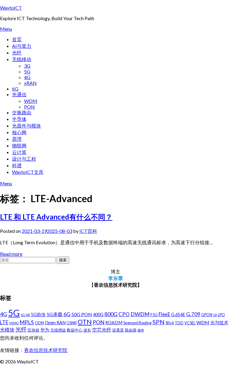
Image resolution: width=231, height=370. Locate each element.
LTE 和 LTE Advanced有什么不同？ (56, 216)
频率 (140, 330)
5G (27, 71)
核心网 (19, 132)
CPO (124, 314)
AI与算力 (21, 46)
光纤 (17, 52)
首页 (17, 39)
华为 (44, 329)
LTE (4, 322)
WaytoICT (11, 8)
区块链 (33, 330)
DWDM (140, 314)
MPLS (27, 322)
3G (27, 66)
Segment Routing (137, 322)
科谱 (17, 165)
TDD (179, 322)
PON (29, 106)
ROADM (113, 322)
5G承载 (55, 314)
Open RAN (55, 322)
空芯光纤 (101, 329)
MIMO (14, 323)
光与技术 (219, 322)
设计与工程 (24, 159)
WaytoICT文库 (28, 172)
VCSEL (190, 322)
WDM (30, 101)
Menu (6, 29)
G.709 (193, 314)
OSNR (71, 322)
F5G (154, 314)
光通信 (19, 94)
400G (98, 314)
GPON (206, 314)
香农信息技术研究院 (45, 350)
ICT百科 (88, 231)
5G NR (25, 315)
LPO (221, 314)
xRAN (30, 83)
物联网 (19, 145)
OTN (85, 322)
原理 (17, 139)
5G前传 (38, 314)
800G (111, 314)
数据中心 (74, 330)
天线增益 (58, 330)
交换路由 (21, 112)
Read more (11, 254)
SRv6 (169, 322)
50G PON (81, 314)
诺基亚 (118, 330)
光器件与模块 (26, 125)
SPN (158, 321)
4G (27, 77)
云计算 (19, 152)
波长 (87, 330)
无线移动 (21, 59)
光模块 (7, 329)
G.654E (178, 314)
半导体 (19, 119)
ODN (39, 322)
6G (15, 88)
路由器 (131, 330)
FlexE (164, 314)
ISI (215, 315)
